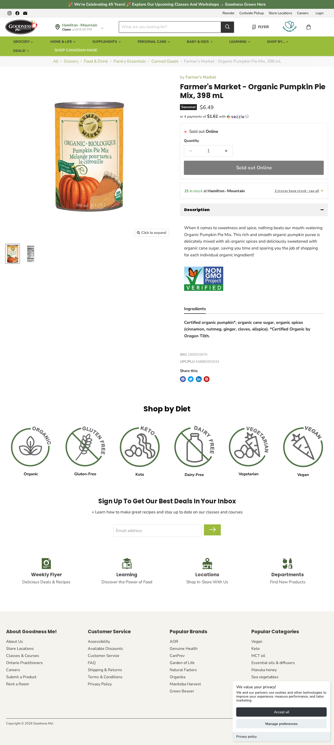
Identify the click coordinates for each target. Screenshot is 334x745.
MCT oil (258, 655)
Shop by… (276, 41)
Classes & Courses (22, 655)
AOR (174, 641)
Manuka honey (264, 670)
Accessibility (99, 641)
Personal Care (152, 41)
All (55, 61)
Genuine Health (184, 648)
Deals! (19, 50)
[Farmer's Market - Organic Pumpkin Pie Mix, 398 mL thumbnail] (13, 253)
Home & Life (61, 41)
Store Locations (280, 13)
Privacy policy (246, 736)
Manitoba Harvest (185, 684)
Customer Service (103, 655)
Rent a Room (17, 684)
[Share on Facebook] (183, 379)
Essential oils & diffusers (273, 663)
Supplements (105, 41)
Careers (303, 13)
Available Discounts (105, 648)
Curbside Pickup (251, 13)
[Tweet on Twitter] (191, 379)
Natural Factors (183, 670)
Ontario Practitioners (24, 663)
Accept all (281, 712)
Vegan (256, 641)
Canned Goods (164, 61)
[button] (254, 116)
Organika (177, 677)
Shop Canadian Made (76, 50)
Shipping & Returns (105, 670)
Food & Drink (96, 61)
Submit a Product (21, 677)
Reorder (228, 13)
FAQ (92, 663)
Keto (255, 648)
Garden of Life (182, 663)
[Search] (227, 27)
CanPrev (177, 655)
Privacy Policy (100, 684)
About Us (14, 641)
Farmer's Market (201, 77)
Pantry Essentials (129, 61)
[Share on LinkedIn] (199, 379)
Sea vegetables (264, 677)
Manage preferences (281, 724)
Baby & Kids (198, 41)
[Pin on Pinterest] (207, 379)
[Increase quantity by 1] (226, 151)
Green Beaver (182, 691)
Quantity (191, 141)
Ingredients (195, 309)
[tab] (195, 309)
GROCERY (22, 41)
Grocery (71, 61)
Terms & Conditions (105, 677)
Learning (238, 41)
